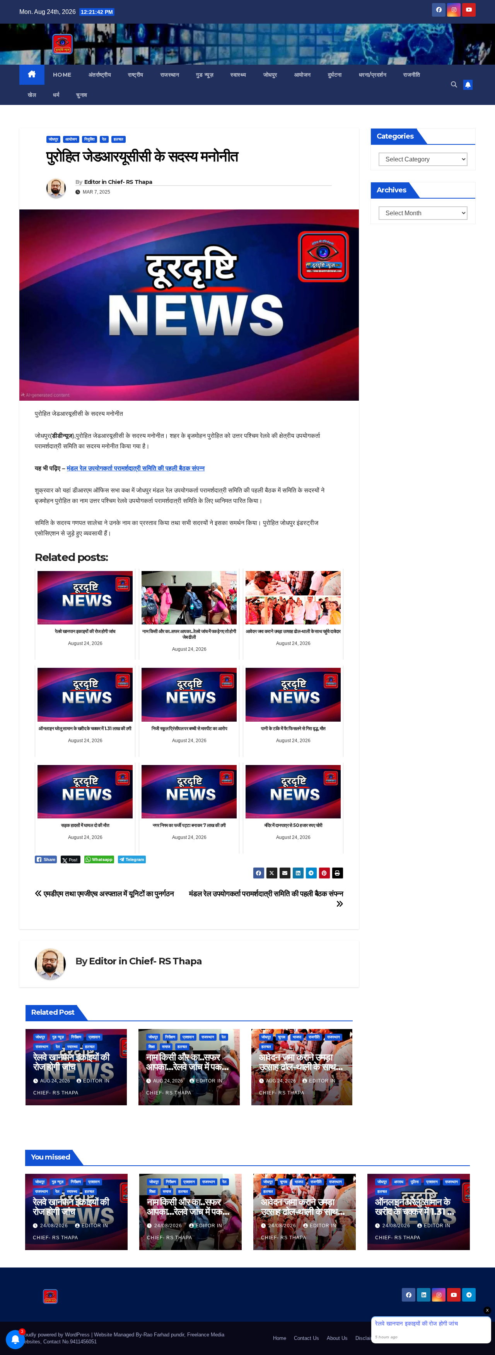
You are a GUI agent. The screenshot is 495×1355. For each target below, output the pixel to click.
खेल (32, 94)
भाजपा (297, 1037)
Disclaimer (367, 1338)
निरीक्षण (76, 1037)
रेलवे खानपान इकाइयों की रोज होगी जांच (71, 1061)
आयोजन (302, 74)
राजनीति (411, 74)
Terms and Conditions (411, 1338)
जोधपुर (270, 74)
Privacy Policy (459, 1338)
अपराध (398, 1182)
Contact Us (306, 1338)
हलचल (118, 139)
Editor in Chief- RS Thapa (118, 181)
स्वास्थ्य (238, 74)
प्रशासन (94, 1037)
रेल (104, 139)
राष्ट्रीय (135, 74)
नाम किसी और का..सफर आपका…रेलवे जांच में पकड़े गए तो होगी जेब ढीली (186, 1066)
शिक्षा (151, 1047)
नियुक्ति (89, 139)
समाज (166, 1047)
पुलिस (415, 1182)
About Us (337, 1338)
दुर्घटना (335, 74)
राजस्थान (169, 74)
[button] (454, 84)
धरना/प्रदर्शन (373, 74)
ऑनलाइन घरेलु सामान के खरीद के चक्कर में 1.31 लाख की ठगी (418, 1211)
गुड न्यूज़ (204, 74)
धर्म (56, 94)
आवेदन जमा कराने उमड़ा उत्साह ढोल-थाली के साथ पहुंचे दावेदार (297, 1066)
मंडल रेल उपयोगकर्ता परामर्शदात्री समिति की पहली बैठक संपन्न (136, 468)
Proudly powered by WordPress (55, 1335)
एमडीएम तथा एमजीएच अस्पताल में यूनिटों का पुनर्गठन (108, 894)
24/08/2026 (55, 1225)
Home (62, 74)
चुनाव (81, 94)
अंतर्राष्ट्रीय (100, 74)
